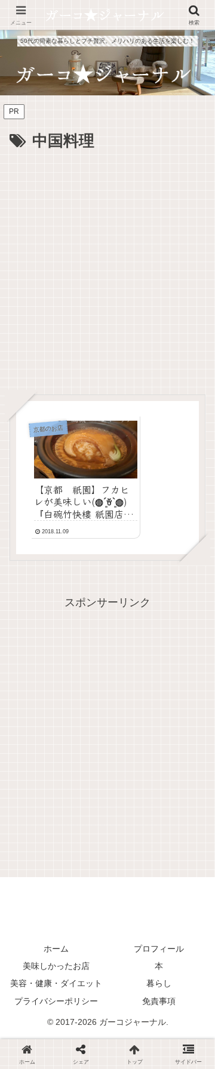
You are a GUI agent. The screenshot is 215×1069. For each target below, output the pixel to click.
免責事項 (159, 1001)
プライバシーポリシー (56, 1001)
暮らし (158, 983)
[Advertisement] (107, 268)
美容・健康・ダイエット (56, 983)
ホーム (56, 948)
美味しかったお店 (56, 966)
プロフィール (159, 948)
